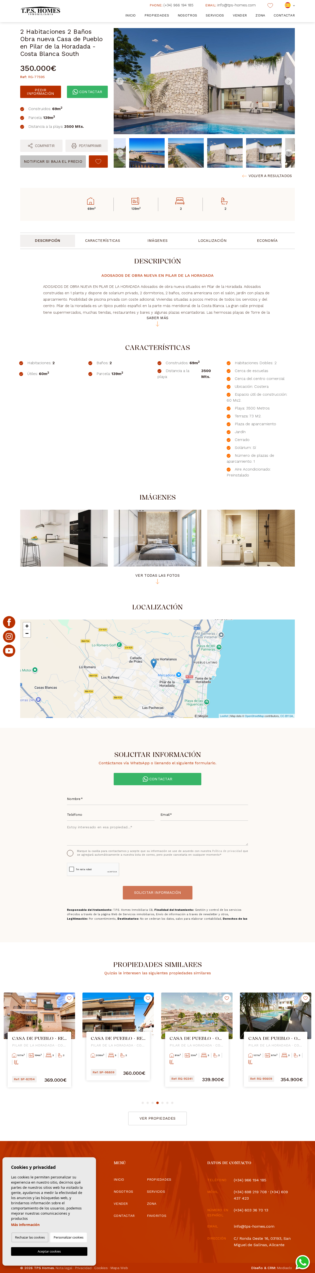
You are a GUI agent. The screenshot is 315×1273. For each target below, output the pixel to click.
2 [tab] (147, 1103)
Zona (260, 15)
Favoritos (157, 1216)
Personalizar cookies (68, 1237)
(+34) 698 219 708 (250, 1192)
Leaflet (224, 716)
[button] (41, 146)
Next (290, 81)
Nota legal (64, 1268)
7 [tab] (172, 1103)
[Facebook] (9, 622)
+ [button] (27, 626)
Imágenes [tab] (157, 240)
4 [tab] (157, 1103)
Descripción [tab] (47, 240)
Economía (267, 240)
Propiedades (156, 15)
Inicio (130, 15)
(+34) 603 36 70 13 (251, 1210)
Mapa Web (119, 1268)
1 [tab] (143, 1103)
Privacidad (83, 1268)
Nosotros (187, 15)
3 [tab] (152, 1103)
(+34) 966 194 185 (171, 5)
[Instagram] (9, 636)
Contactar (284, 15)
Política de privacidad (227, 851)
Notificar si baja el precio (53, 161)
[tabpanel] (39, 1044)
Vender (240, 15)
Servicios (215, 15)
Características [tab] (102, 240)
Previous (119, 81)
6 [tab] (167, 1103)
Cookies (101, 1268)
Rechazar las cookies (30, 1237)
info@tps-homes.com (230, 5)
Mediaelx (284, 1268)
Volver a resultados (270, 176)
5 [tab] (162, 1103)
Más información (25, 1224)
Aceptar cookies (49, 1251)
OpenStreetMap (254, 716)
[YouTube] (9, 651)
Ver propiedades (158, 1118)
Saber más (158, 318)
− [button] (27, 633)
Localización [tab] (212, 240)
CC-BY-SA (286, 716)
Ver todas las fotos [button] (157, 576)
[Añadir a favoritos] (98, 161)
